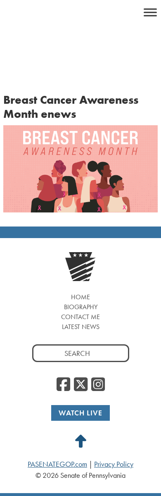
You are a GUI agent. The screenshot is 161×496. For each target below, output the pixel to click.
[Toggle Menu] (150, 12)
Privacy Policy (113, 464)
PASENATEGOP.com (57, 464)
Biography (80, 307)
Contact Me (80, 316)
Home (80, 297)
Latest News (80, 326)
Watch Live (80, 412)
